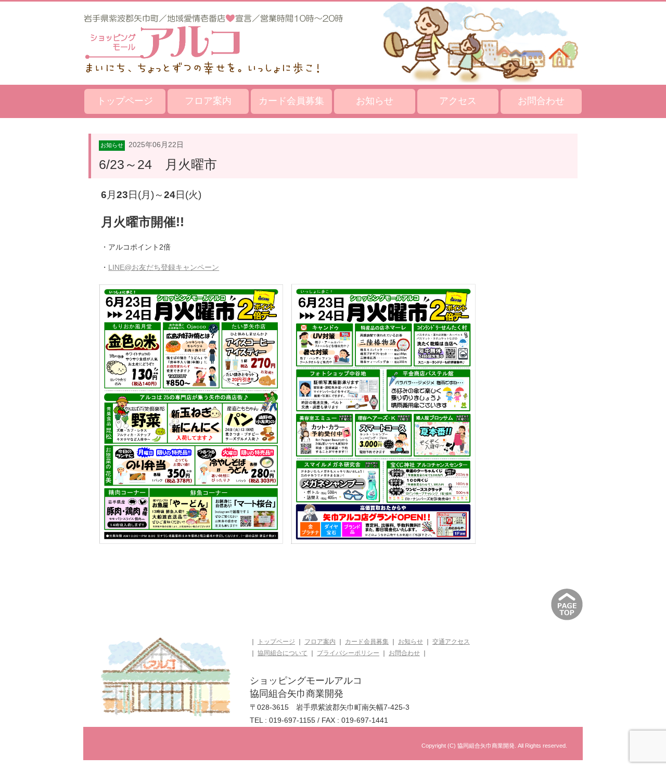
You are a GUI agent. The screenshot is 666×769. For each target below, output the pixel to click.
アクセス (458, 101)
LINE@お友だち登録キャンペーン (163, 267)
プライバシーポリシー (348, 653)
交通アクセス (451, 641)
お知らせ (374, 101)
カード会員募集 (291, 101)
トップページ (125, 101)
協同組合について (283, 653)
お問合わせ (541, 101)
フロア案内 (208, 101)
